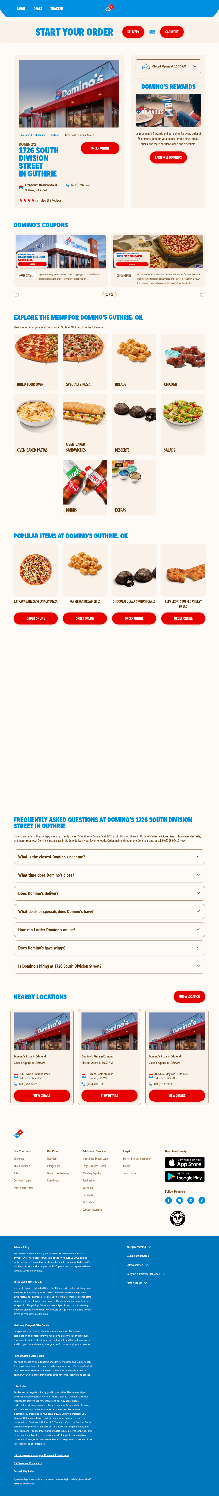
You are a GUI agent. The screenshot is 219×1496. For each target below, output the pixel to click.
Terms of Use (129, 1173)
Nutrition (51, 1159)
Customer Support (23, 1180)
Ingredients (53, 1180)
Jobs (16, 1173)
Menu (21, 8)
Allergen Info (53, 1166)
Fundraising (89, 1180)
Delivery (133, 31)
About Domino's (22, 1166)
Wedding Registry (92, 1173)
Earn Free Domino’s (168, 157)
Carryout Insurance (92, 1209)
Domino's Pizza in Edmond (30, 1056)
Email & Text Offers (23, 1188)
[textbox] (109, 838)
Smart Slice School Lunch (96, 1159)
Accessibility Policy (24, 1471)
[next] (202, 294)
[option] (61, 260)
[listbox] (109, 260)
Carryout (172, 31)
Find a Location (189, 996)
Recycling (88, 1188)
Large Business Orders (94, 1166)
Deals (38, 8)
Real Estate (88, 1202)
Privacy (126, 1166)
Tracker (56, 8)
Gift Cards (88, 1195)
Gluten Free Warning (58, 1173)
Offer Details (26, 275)
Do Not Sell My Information (137, 1159)
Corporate (19, 1159)
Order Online (100, 148)
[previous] (16, 294)
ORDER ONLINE (36, 618)
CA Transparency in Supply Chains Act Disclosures (41, 1455)
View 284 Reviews (51, 200)
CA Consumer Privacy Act (28, 1463)
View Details (41, 1095)
